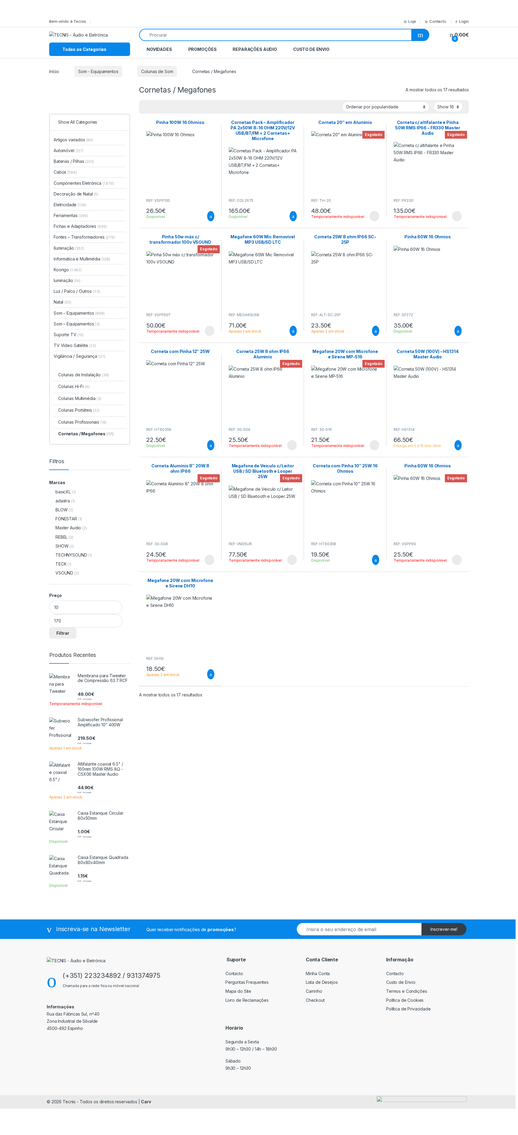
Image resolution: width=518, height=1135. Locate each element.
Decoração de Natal (76, 193)
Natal (62, 301)
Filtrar (62, 633)
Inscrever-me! (443, 929)
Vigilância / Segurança (79, 356)
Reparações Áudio (255, 49)
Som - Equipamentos (98, 71)
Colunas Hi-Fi (74, 386)
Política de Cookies (405, 1000)
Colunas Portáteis (79, 410)
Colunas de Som (157, 71)
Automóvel (69, 150)
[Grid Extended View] (147, 107)
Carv (146, 1101)
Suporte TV (69, 334)
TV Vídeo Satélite (75, 345)
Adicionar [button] (205, 216)
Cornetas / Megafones (86, 433)
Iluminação (69, 248)
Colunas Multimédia (79, 398)
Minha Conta (318, 973)
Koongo (68, 269)
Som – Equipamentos (79, 313)
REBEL (61, 537)
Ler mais (374, 216)
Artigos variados (73, 139)
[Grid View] (156, 107)
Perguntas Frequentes (247, 982)
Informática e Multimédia (82, 258)
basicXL (63, 491)
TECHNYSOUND (71, 554)
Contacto (437, 21)
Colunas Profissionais (82, 422)
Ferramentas (71, 215)
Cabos (65, 172)
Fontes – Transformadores (84, 237)
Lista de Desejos (322, 982)
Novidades (159, 49)
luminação (67, 280)
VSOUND (64, 572)
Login (464, 21)
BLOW (61, 509)
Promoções (202, 49)
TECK (60, 563)
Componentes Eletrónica (84, 183)
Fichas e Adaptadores (80, 226)
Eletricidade (70, 204)
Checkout (315, 1000)
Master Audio (68, 527)
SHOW (61, 545)
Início (54, 71)
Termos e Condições (406, 991)
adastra (62, 500)
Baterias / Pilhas (74, 161)
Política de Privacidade (408, 1008)
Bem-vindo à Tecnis (67, 21)
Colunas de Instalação (83, 374)
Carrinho (314, 991)
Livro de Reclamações (247, 1000)
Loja (412, 21)
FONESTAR (66, 518)
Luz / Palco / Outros (77, 291)
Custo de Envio (311, 49)
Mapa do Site (238, 991)
